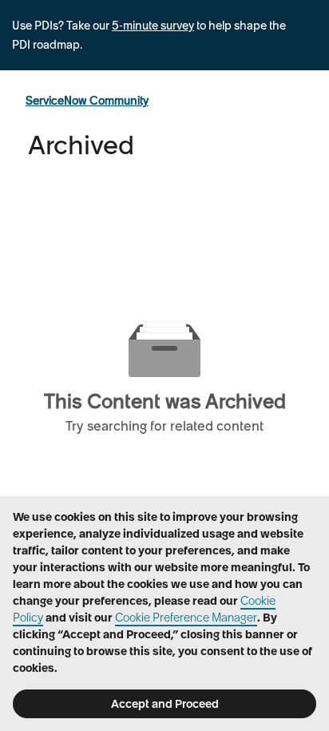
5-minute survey (153, 25)
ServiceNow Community (87, 100)
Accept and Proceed (165, 704)
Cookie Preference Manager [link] (186, 617)
